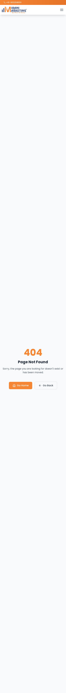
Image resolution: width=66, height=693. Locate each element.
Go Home (23, 385)
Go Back (48, 385)
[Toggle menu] (62, 10)
